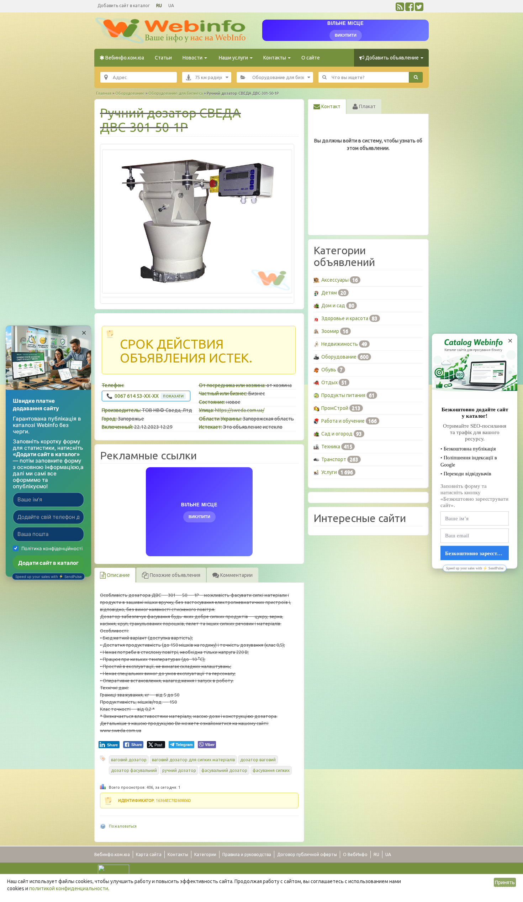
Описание (118, 575)
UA (171, 5)
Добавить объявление (392, 58)
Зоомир (330, 331)
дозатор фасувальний (134, 770)
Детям (329, 293)
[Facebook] (409, 8)
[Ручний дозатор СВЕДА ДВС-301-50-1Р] (197, 221)
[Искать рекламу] (416, 77)
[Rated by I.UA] (113, 869)
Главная (103, 93)
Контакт (330, 106)
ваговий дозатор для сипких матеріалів (193, 759)
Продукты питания (343, 395)
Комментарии (236, 575)
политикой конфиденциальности (68, 888)
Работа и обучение (343, 421)
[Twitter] (419, 8)
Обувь (328, 369)
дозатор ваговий (258, 759)
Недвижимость (339, 344)
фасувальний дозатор (224, 770)
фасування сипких (271, 770)
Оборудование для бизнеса (175, 93)
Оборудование (129, 93)
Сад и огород (337, 434)
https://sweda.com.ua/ (239, 410)
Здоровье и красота (344, 318)
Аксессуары (335, 280)
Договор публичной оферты (307, 854)
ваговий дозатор (129, 759)
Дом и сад (333, 305)
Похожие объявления (174, 575)
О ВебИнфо (355, 854)
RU (159, 5)
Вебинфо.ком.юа (124, 58)
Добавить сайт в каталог (123, 5)
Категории (205, 854)
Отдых (329, 382)
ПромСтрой (334, 408)
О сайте (310, 58)
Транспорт (333, 459)
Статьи (163, 58)
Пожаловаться (123, 826)
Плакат (367, 106)
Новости (193, 58)
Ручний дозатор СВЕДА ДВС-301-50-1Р (170, 119)
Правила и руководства (246, 854)
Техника (330, 446)
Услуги (329, 472)
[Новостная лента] (400, 8)
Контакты (275, 58)
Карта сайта (149, 854)
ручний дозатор (179, 770)
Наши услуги (233, 58)
